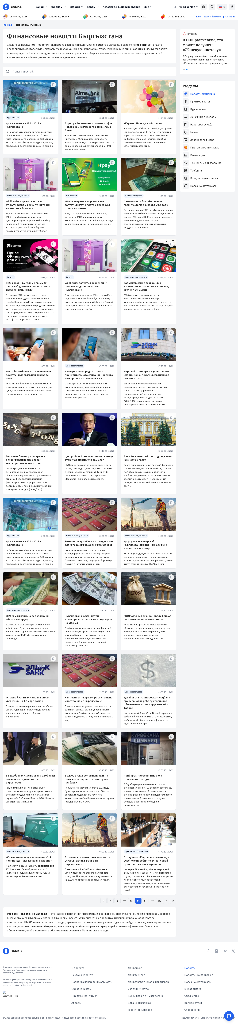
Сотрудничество (138, 988)
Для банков (135, 968)
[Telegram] (225, 951)
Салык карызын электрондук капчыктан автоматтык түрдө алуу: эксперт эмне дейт (147, 286)
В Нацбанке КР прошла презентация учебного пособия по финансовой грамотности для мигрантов (147, 860)
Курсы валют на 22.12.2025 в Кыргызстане (23, 543)
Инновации (197, 155)
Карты (91, 7)
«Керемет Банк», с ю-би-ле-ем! (143, 123)
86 (138, 900)
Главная (7, 24)
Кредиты (57, 7)
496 (159, 900)
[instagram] (216, 951)
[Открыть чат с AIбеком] (229, 1016)
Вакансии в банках (139, 1002)
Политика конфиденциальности (91, 982)
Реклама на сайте (82, 975)
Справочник (191, 1009)
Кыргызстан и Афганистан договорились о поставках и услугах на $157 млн (88, 619)
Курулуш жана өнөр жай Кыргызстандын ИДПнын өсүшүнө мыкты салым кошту (145, 545)
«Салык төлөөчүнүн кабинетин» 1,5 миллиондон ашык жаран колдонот (29, 858)
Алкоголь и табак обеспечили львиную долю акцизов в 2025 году (146, 203)
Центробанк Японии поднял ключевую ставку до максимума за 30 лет (89, 457)
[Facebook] (208, 951)
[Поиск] (212, 7)
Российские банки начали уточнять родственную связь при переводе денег (29, 375)
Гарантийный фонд (140, 1009)
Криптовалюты (200, 101)
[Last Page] (173, 901)
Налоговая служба (201, 124)
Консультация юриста (204, 178)
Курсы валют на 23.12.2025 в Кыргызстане (23, 124)
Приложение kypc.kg (84, 995)
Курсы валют (186, 7)
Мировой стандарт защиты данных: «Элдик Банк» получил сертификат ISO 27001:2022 (147, 375)
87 (145, 900)
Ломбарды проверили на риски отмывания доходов (143, 777)
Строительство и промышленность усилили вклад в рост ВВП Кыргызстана (87, 860)
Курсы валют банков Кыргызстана (215, 16)
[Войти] (232, 7)
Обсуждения (191, 995)
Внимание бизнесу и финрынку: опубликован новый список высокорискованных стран (26, 459)
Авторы (76, 1002)
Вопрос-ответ (193, 1002)
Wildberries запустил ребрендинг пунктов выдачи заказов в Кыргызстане (86, 286)
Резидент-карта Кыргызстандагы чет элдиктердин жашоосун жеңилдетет (89, 543)
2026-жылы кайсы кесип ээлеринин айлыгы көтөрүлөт (28, 617)
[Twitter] (233, 951)
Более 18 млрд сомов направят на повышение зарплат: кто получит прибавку (86, 779)
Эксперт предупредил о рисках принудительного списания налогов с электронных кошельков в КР (89, 375)
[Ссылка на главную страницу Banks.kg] (12, 6)
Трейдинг (196, 170)
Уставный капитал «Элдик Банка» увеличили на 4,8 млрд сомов (27, 699)
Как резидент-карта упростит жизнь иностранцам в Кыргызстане (88, 699)
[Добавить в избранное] (53, 84)
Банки (40, 7)
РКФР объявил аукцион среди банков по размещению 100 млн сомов (147, 617)
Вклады (75, 7)
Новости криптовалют (198, 975)
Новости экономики (203, 93)
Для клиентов (136, 975)
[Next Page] (166, 901)
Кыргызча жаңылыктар (204, 147)
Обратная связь (81, 988)
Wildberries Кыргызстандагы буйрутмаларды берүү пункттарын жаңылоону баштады (28, 205)
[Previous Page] (110, 901)
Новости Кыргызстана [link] (28, 24)
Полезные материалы (203, 186)
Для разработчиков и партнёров (148, 982)
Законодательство (202, 139)
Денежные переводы (203, 116)
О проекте (77, 968)
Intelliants (100, 1017)
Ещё (146, 7)
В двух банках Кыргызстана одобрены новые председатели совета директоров (30, 779)
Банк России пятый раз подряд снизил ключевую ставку (148, 457)
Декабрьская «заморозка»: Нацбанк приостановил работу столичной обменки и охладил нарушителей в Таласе (147, 703)
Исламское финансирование (121, 7)
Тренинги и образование (205, 163)
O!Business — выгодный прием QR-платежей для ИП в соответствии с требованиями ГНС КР (28, 286)
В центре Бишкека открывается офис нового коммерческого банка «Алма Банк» (89, 126)
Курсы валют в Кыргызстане (145, 995)
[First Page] (103, 901)
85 (131, 900)
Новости (189, 968)
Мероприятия (192, 988)
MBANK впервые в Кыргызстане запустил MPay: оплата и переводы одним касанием (87, 205)
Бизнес (194, 132)
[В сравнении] (204, 7)
